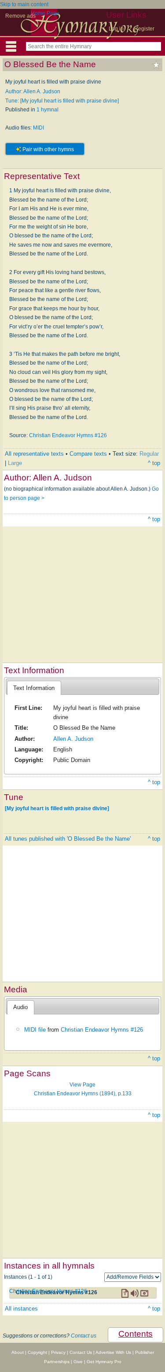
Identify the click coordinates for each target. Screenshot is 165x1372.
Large (15, 463)
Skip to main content (24, 4)
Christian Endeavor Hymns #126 (68, 435)
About (17, 1352)
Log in (116, 29)
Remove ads (20, 16)
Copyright (37, 1352)
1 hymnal (48, 110)
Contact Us (81, 1352)
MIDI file (35, 1029)
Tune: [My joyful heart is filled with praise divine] (62, 101)
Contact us (83, 1336)
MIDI (38, 128)
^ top (154, 463)
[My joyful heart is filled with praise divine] (57, 808)
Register (144, 29)
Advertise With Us (113, 1352)
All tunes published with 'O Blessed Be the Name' (68, 838)
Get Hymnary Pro (104, 1361)
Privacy (58, 1352)
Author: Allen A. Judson (32, 91)
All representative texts (34, 453)
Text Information (34, 688)
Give (78, 1361)
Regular (149, 453)
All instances (21, 1308)
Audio (20, 1007)
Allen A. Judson (73, 739)
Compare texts (88, 453)
